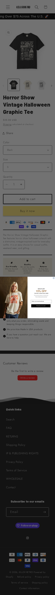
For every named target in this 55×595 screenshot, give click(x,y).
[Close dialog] (54, 278)
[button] (41, 306)
